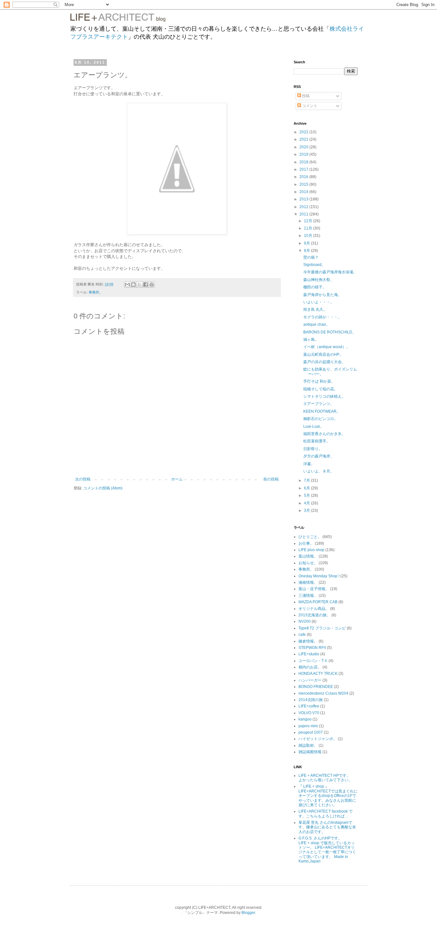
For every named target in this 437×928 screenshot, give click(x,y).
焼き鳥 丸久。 (315, 309)
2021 (304, 139)
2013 (304, 199)
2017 (304, 169)
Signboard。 (314, 264)
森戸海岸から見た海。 (322, 294)
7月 (307, 480)
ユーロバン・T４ (313, 661)
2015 (304, 184)
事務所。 (96, 292)
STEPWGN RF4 (312, 647)
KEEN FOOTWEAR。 (321, 411)
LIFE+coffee (308, 706)
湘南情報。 (308, 582)
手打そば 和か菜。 (319, 381)
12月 (308, 221)
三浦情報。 (308, 595)
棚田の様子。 (314, 287)
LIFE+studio (308, 654)
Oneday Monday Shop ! (318, 576)
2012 (304, 207)
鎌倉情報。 (308, 641)
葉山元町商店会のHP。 (323, 354)
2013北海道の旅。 (314, 615)
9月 (307, 243)
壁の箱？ (311, 257)
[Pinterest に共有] (151, 284)
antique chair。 (316, 324)
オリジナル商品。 (313, 608)
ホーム (177, 479)
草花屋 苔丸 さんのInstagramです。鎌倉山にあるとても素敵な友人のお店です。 (327, 827)
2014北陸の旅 (310, 700)
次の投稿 (83, 479)
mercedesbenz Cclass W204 (323, 693)
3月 (307, 510)
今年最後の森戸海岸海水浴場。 (330, 272)
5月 (307, 495)
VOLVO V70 (308, 713)
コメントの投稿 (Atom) (103, 488)
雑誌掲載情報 (310, 752)
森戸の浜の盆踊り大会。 (324, 362)
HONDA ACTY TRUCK (318, 673)
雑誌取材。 (308, 745)
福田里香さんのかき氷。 (324, 434)
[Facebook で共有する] (145, 284)
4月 (307, 503)
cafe (302, 634)
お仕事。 (306, 543)
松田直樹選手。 (316, 441)
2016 (304, 177)
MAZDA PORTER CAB (318, 602)
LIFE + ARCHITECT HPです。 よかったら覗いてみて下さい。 (328, 777)
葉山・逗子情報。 (313, 589)
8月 (307, 250)
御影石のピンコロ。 (320, 419)
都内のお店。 (310, 667)
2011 (304, 214)
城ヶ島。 (311, 339)
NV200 (304, 621)
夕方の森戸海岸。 (318, 456)
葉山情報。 (308, 556)
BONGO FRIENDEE (315, 686)
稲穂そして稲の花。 (320, 389)
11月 (308, 228)
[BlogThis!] (133, 284)
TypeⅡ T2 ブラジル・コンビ (322, 628)
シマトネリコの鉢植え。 (324, 396)
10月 (308, 235)
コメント (309, 106)
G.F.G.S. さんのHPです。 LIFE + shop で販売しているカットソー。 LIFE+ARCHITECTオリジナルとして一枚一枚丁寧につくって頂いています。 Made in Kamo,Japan (327, 849)
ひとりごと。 (310, 536)
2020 (304, 147)
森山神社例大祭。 (318, 279)
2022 (304, 132)
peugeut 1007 (310, 732)
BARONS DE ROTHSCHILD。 (329, 332)
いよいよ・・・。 (318, 302)
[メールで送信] (127, 284)
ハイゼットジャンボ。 (317, 739)
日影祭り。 (312, 449)
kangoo (305, 719)
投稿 (305, 96)
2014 (304, 192)
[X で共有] (139, 284)
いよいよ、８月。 (318, 471)
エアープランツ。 (318, 404)
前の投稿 (271, 479)
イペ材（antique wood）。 (326, 347)
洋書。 (309, 464)
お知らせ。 (308, 563)
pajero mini (308, 726)
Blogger (248, 912)
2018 (304, 162)
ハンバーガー (310, 680)
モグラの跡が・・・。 (322, 317)
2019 (304, 154)
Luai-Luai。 (313, 426)
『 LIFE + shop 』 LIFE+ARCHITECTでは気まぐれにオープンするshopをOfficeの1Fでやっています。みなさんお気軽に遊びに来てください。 (328, 795)
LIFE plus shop (311, 550)
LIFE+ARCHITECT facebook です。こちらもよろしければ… (325, 813)
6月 (307, 488)
